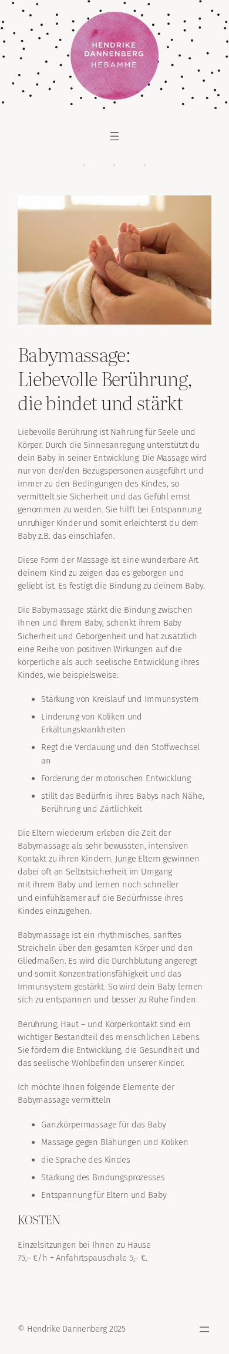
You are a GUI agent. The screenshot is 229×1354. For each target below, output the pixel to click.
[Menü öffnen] (114, 136)
